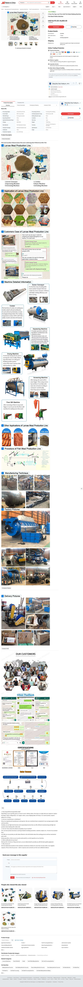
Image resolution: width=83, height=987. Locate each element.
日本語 (56, 979)
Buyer (53, 6)
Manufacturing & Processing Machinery (12, 9)
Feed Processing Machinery (34, 9)
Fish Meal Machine (66, 967)
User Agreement (49, 981)
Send (12, 877)
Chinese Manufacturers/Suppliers (26, 977)
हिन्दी (59, 979)
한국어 (52, 979)
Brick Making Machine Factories (22, 967)
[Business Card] (79, 108)
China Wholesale (36, 977)
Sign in (80, 3)
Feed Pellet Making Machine (45, 9)
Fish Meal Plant (76, 967)
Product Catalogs (19, 940)
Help (59, 6)
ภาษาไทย (62, 979)
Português (20, 979)
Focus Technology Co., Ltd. (33, 981)
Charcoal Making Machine (6, 945)
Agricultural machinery (5, 942)
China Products (16, 977)
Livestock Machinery (6, 961)
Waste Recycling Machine (47, 945)
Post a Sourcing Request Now (38, 877)
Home (2, 9)
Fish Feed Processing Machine (48, 961)
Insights (74, 977)
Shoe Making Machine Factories (53, 967)
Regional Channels (57, 977)
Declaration (55, 981)
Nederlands (44, 979)
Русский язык (29, 979)
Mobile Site (70, 977)
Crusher (23, 942)
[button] (54, 105)
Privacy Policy (60, 981)
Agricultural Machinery (24, 9)
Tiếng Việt (71, 979)
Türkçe (67, 979)
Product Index (63, 977)
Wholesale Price (43, 977)
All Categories (6, 6)
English (11, 979)
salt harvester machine (66, 942)
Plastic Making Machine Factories (38, 967)
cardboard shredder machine (7, 947)
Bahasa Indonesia (77, 979)
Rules (81, 6)
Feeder (23, 961)
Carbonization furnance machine (28, 945)
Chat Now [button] (74, 26)
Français (24, 979)
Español (15, 979)
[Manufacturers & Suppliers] (8, 2)
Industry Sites (49, 977)
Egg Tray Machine (25, 947)
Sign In (50, 96)
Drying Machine (65, 945)
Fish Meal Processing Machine (28, 970)
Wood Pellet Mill (16, 961)
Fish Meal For (5, 970)
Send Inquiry (56, 26)
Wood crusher (44, 947)
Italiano (35, 979)
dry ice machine (65, 947)
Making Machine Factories (7, 967)
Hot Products (9, 977)
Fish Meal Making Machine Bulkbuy (44, 970)
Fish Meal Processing (14, 970)
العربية (48, 979)
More (2, 973)
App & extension (66, 6)
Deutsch (39, 979)
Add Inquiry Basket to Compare (24, 48)
